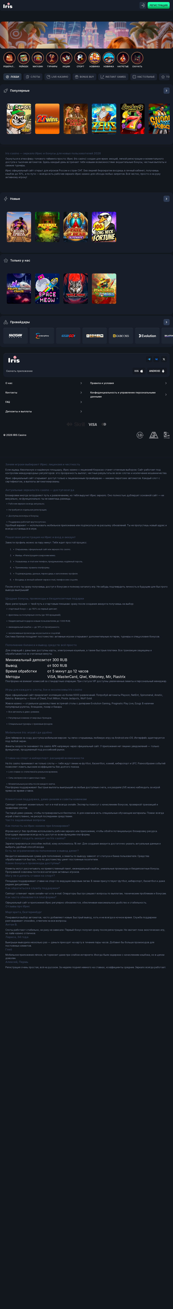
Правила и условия (102, 383)
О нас (8, 383)
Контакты (11, 392)
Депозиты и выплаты (18, 411)
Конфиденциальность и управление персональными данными (123, 394)
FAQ (7, 402)
